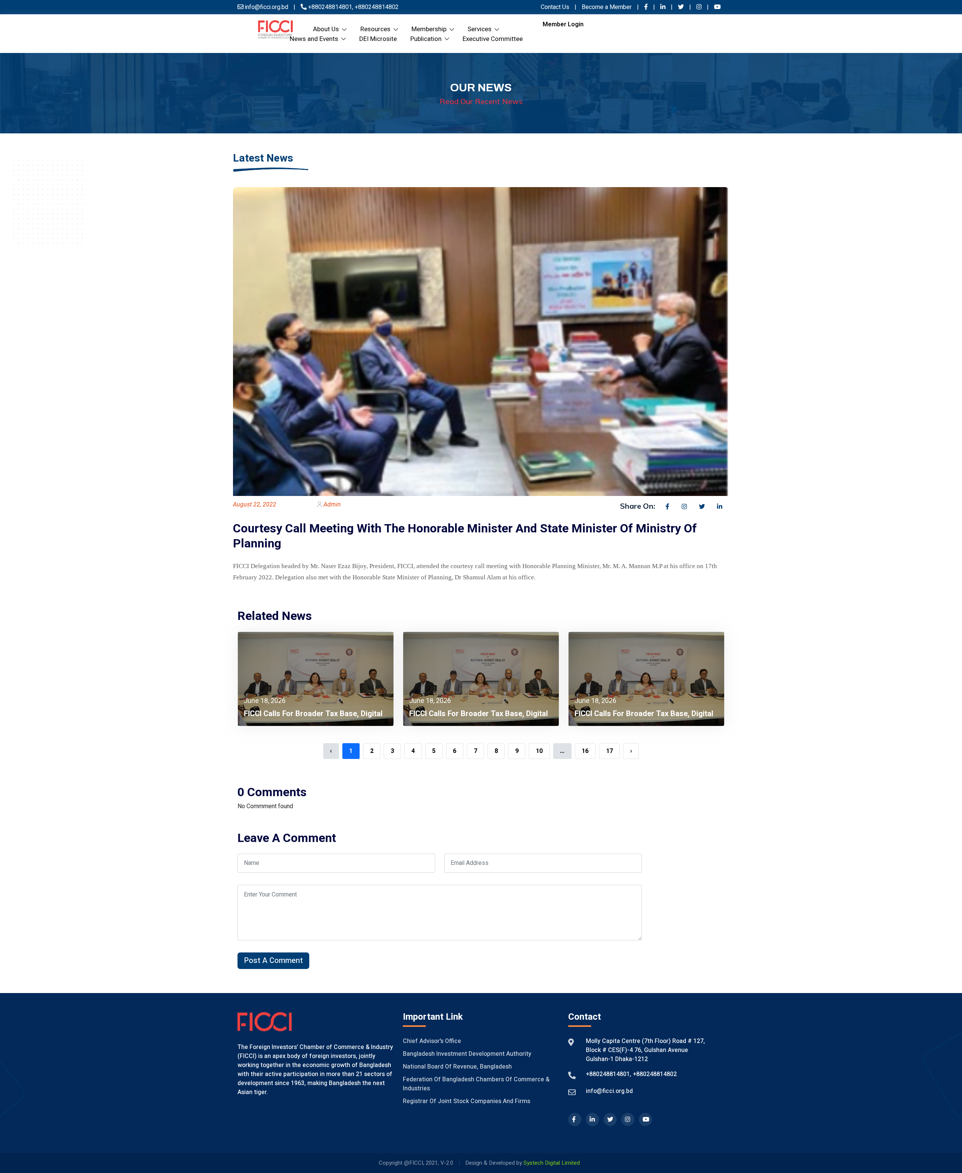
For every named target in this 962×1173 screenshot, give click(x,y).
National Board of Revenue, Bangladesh (457, 1066)
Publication (427, 39)
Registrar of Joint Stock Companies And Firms (466, 1101)
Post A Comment (273, 960)
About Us (327, 29)
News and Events (315, 39)
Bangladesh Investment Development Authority (467, 1053)
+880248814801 (330, 7)
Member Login (563, 24)
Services (481, 29)
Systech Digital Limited (551, 1163)
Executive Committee (493, 39)
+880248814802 (376, 7)
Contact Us (555, 7)
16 (585, 751)
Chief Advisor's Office (432, 1041)
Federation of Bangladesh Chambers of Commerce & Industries (476, 1084)
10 (539, 751)
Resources (376, 29)
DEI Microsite (378, 39)
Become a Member (607, 7)
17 (609, 751)
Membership (430, 29)
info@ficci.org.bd (609, 1091)
